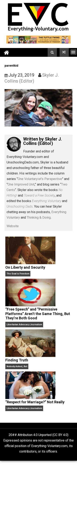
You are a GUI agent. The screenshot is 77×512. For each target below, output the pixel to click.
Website (13, 226)
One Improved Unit (21, 184)
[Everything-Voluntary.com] (6, 52)
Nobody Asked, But (17, 366)
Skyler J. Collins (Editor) (42, 141)
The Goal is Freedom (18, 273)
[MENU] (73, 52)
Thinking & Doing (39, 217)
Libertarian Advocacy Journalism (24, 324)
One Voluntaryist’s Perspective (40, 179)
